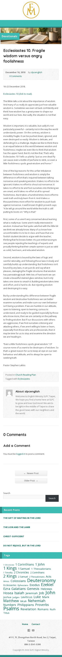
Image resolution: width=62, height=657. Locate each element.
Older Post (31, 480)
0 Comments (7, 76)
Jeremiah (32, 593)
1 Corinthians (24, 564)
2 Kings (10, 576)
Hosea (8, 593)
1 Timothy (8, 572)
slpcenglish (36, 72)
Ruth (53, 609)
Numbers (9, 604)
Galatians (18, 588)
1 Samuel (24, 568)
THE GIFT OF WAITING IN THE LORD (22, 517)
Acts (48, 576)
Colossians (18, 581)
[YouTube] (33, 630)
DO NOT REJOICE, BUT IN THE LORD (22, 545)
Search (6, 493)
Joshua (7, 597)
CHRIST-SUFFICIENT (13, 536)
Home (25, 624)
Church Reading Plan (25, 374)
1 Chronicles (8, 565)
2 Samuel (23, 576)
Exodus (35, 585)
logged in (20, 453)
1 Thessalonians (41, 568)
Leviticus (26, 597)
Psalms (11, 608)
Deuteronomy (41, 580)
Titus (6, 612)
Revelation (28, 609)
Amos (6, 581)
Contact (36, 624)
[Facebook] (29, 630)
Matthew (11, 600)
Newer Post (31, 473)
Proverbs (42, 604)
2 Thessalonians (36, 576)
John (50, 592)
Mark (45, 597)
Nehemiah (36, 600)
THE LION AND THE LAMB (16, 527)
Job (41, 593)
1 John (40, 564)
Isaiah (19, 593)
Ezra (6, 588)
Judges (16, 597)
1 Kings (10, 568)
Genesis (33, 588)
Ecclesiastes (24, 378)
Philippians (25, 604)
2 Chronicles (21, 572)
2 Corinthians (37, 572)
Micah (23, 601)
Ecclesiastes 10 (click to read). (17, 93)
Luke (37, 597)
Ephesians (23, 585)
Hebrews (46, 589)
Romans (43, 609)
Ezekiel (47, 584)
